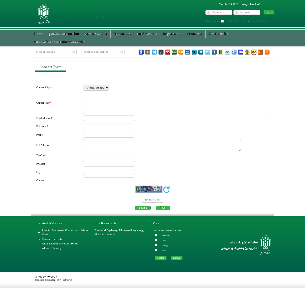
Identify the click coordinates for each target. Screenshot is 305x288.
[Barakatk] (234, 52)
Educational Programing (131, 230)
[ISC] (253, 52)
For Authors (122, 34)
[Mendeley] (167, 52)
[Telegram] (154, 52)
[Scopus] (194, 52)
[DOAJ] (174, 52)
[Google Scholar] (141, 52)
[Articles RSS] (267, 52)
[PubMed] (187, 52)
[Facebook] (214, 52)
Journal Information (64, 34)
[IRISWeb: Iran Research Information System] (227, 52)
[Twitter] (207, 52)
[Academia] (161, 52)
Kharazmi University (51, 239)
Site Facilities (218, 34)
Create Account (237, 21)
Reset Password (258, 21)
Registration (172, 34)
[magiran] (220, 52)
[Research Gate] (147, 52)
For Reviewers (147, 34)
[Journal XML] (260, 52)
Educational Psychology (106, 230)
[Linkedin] (200, 52)
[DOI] (180, 52)
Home (38, 34)
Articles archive (96, 34)
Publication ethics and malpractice (59, 42)
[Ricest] (247, 52)
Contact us (195, 34)
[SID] (240, 52)
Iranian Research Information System (59, 243)
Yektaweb (67, 279)
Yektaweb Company (51, 248)
